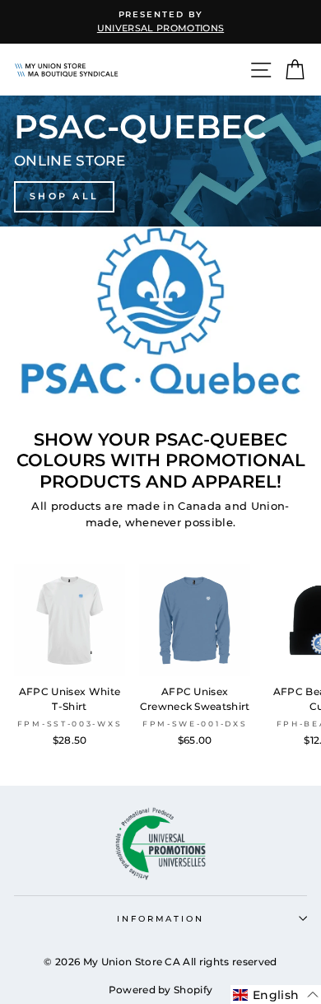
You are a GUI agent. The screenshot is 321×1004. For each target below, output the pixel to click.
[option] (160, 21)
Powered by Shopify (161, 989)
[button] (275, 994)
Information (160, 918)
